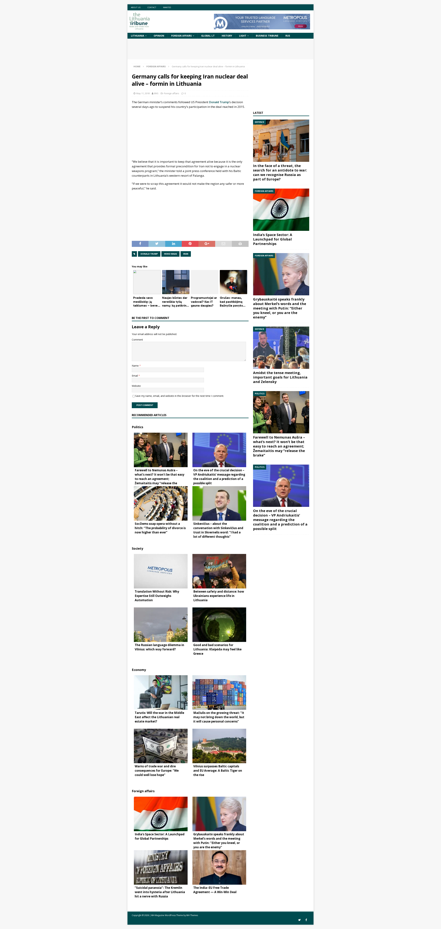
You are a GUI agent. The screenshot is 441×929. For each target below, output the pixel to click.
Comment (137, 339)
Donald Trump (219, 102)
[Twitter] (299, 920)
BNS (156, 93)
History (227, 35)
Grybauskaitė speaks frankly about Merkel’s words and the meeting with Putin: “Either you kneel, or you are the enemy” (279, 308)
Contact (151, 7)
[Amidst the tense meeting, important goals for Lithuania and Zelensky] (281, 348)
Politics (137, 427)
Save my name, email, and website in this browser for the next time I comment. (179, 395)
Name (135, 365)
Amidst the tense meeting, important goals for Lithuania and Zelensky (280, 377)
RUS (287, 35)
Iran (185, 253)
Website (136, 385)
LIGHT (242, 35)
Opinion (159, 35)
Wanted (167, 7)
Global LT (208, 35)
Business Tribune (267, 35)
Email (135, 375)
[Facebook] (306, 920)
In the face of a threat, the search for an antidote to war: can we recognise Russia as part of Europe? (280, 172)
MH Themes (192, 915)
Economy (139, 670)
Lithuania (137, 35)
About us (135, 7)
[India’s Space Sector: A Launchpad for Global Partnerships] (281, 210)
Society (137, 548)
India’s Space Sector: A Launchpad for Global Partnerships (272, 239)
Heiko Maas (170, 253)
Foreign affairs (181, 35)
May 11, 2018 (143, 93)
